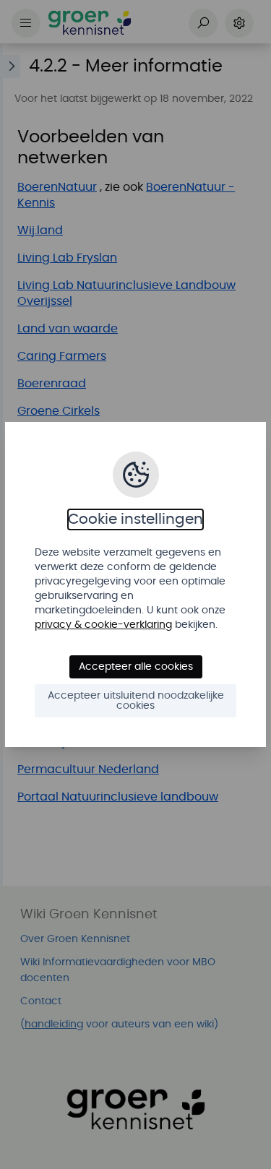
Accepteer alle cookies (136, 667)
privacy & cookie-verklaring (103, 625)
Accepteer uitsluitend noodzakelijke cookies (136, 701)
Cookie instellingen (135, 519)
